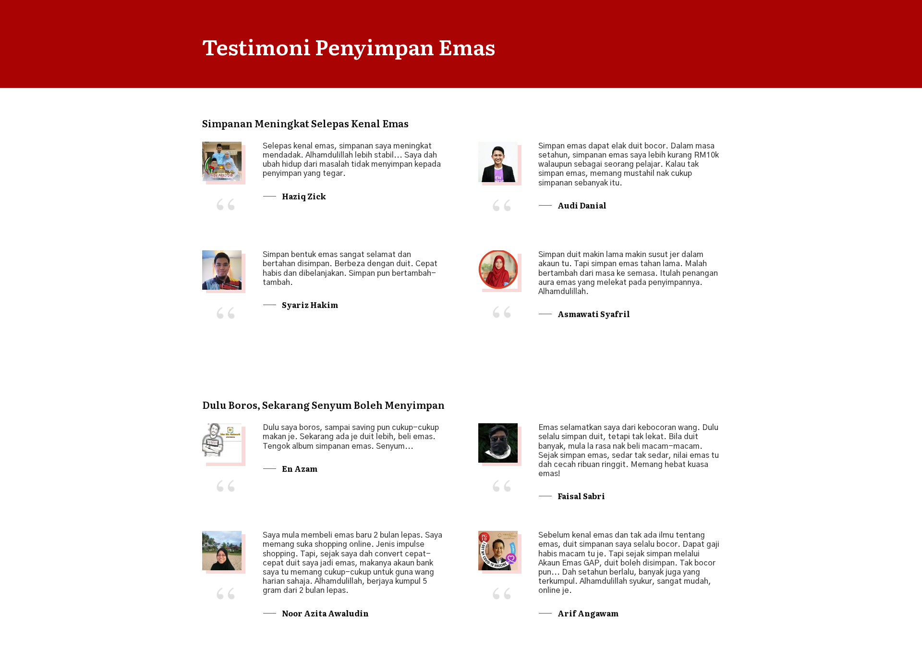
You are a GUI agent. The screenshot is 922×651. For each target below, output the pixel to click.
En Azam (299, 468)
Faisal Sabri (581, 496)
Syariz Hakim (310, 304)
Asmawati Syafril (594, 313)
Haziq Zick (304, 196)
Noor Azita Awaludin (325, 613)
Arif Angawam (588, 613)
